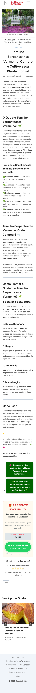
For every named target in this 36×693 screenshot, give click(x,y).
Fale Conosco (24, 665)
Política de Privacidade (18, 669)
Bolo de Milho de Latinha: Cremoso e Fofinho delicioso (17, 630)
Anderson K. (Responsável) (14, 76)
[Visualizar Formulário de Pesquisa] (6, 3)
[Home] (5, 40)
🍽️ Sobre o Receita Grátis (18, 672)
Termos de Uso (18, 657)
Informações (11, 665)
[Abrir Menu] (28, 3)
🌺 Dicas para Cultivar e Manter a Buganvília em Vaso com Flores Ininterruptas (19, 469)
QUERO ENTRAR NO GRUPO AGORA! (18, 547)
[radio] (13, 568)
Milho (6, 582)
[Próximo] (30, 624)
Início (18, 676)
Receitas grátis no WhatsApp (18, 661)
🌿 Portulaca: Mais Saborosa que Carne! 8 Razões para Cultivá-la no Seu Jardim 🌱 (20, 485)
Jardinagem (18, 48)
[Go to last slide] (5, 624)
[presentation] (18, 613)
